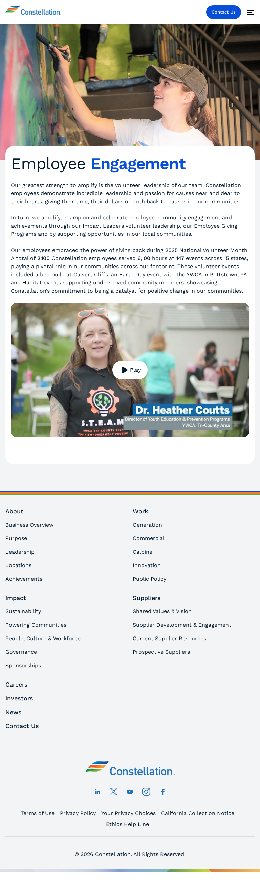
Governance (21, 652)
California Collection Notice (197, 813)
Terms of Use (38, 813)
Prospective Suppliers (161, 652)
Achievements (23, 579)
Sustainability (23, 611)
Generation (147, 525)
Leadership (20, 552)
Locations (18, 565)
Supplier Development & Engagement (182, 625)
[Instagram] (146, 792)
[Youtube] (130, 792)
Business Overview (29, 525)
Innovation (147, 565)
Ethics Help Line (127, 824)
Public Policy (149, 579)
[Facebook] (162, 792)
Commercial (149, 538)
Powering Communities (35, 625)
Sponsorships (23, 665)
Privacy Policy (78, 813)
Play (135, 370)
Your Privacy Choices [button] (128, 813)
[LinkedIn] (97, 792)
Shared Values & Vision (162, 611)
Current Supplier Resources (169, 638)
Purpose (16, 538)
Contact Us (224, 12)
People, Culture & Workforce (43, 638)
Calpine (142, 552)
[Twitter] (114, 792)
